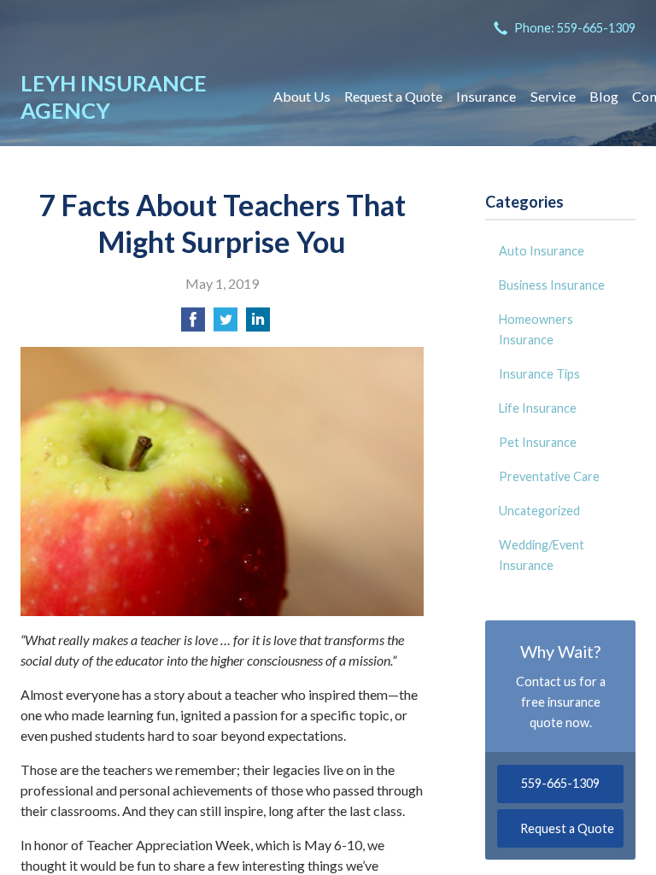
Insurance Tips (539, 374)
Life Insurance (538, 408)
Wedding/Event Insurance (541, 555)
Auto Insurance (541, 251)
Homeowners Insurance (536, 329)
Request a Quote (393, 96)
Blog (603, 96)
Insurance (486, 96)
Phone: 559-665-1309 (575, 28)
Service (553, 96)
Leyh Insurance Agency (113, 96)
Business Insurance (552, 285)
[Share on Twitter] (225, 324)
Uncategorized (539, 510)
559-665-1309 (560, 783)
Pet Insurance (538, 442)
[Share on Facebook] (193, 324)
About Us (302, 96)
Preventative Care (549, 476)
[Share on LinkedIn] (258, 324)
